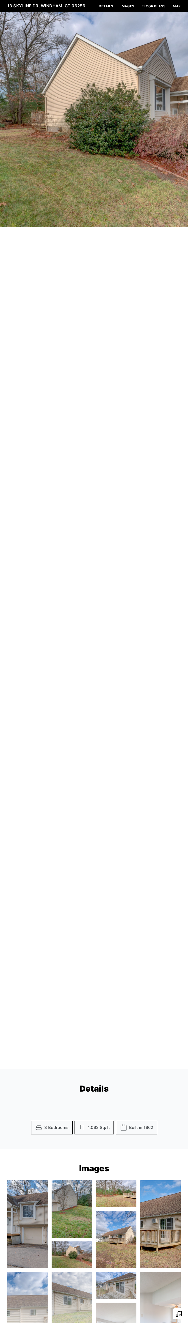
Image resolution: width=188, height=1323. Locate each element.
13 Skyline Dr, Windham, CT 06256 (46, 5)
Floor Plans (154, 6)
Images (127, 6)
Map (177, 6)
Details (106, 6)
